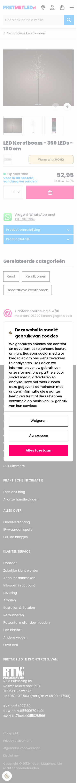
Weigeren (37, 420)
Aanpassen (37, 435)
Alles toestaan (37, 450)
